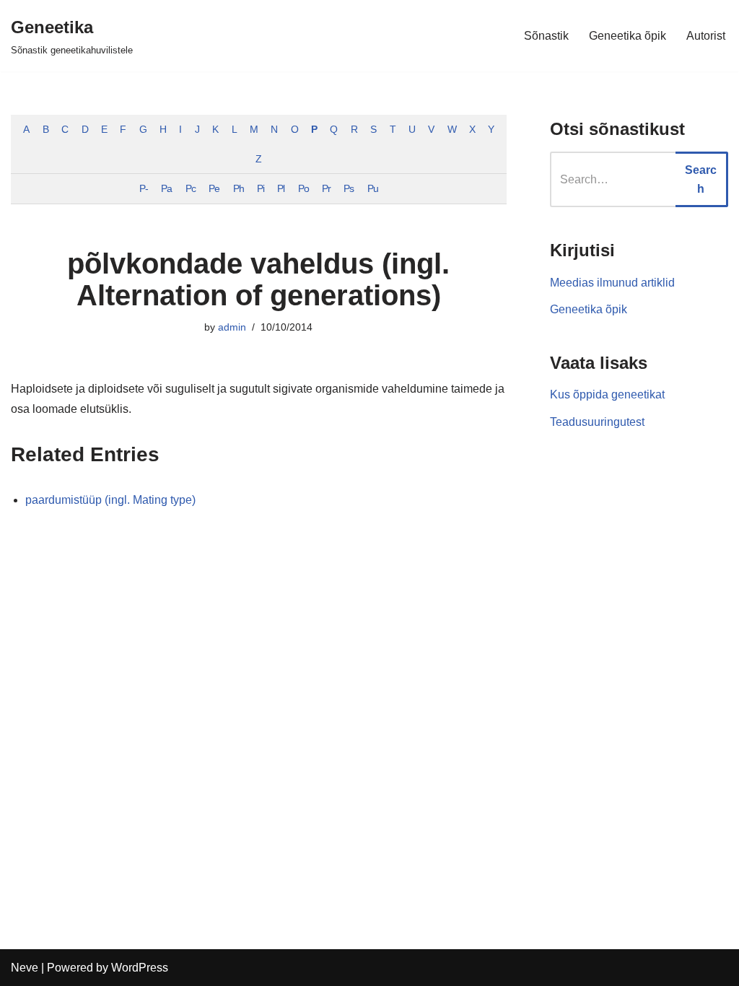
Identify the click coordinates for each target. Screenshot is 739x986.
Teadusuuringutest (597, 422)
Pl (280, 188)
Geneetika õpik (627, 36)
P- (143, 188)
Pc (190, 188)
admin (232, 327)
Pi (260, 188)
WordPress (139, 967)
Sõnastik (546, 36)
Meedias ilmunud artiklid (612, 282)
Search (701, 179)
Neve (24, 967)
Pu (372, 188)
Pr (326, 188)
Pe (214, 188)
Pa (166, 188)
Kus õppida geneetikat (607, 394)
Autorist (705, 36)
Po (303, 188)
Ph (238, 188)
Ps (349, 188)
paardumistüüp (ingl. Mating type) (110, 500)
